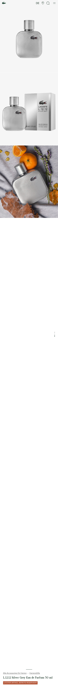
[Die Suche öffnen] (48, 3)
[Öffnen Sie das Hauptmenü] (54, 3)
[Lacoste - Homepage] (4, 3)
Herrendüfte (34, 673)
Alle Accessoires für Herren (15, 673)
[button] (42, 3)
